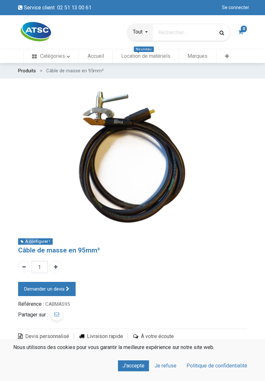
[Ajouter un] (55, 267)
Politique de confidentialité (216, 366)
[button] (140, 32)
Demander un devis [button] (45, 289)
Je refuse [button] (165, 366)
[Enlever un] (24, 267)
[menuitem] (51, 56)
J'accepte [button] (133, 366)
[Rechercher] (222, 32)
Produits (27, 71)
